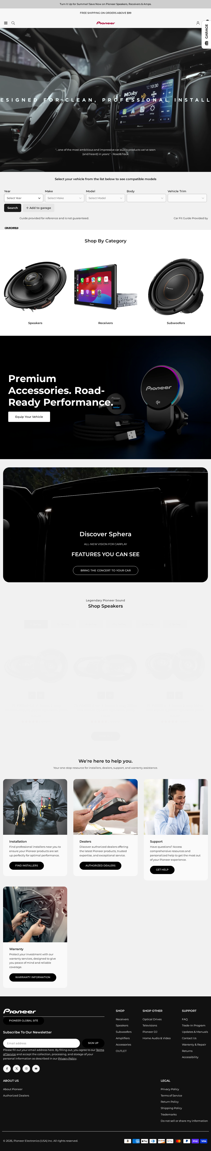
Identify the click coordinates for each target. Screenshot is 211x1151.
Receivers (122, 1019)
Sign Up (93, 1043)
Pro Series (119, 624)
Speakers (122, 1025)
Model (90, 191)
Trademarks (169, 1114)
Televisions (150, 1025)
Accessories (123, 1044)
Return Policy (170, 1101)
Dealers (85, 841)
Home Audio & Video (157, 1038)
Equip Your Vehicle (29, 417)
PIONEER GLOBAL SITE (23, 1020)
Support (156, 841)
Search (12, 208)
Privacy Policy (170, 1089)
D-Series (148, 624)
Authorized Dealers (100, 865)
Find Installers (26, 865)
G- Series (63, 624)
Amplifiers (123, 1038)
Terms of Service (171, 1095)
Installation (18, 841)
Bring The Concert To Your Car (106, 570)
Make (49, 191)
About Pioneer (12, 1089)
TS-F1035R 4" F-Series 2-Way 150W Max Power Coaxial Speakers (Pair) (175, 708)
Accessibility (190, 1057)
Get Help (162, 869)
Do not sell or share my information (184, 1120)
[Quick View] (40, 695)
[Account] (198, 23)
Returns (187, 1051)
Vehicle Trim (177, 191)
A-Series (91, 624)
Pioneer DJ (150, 1031)
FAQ (185, 1019)
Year (7, 191)
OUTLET (121, 1051)
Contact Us (189, 1038)
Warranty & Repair (194, 1044)
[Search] (13, 23)
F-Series (35, 624)
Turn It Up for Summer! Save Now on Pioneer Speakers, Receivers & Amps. (105, 4)
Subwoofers (123, 1031)
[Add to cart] (32, 695)
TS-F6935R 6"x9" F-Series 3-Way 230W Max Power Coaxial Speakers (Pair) (105, 708)
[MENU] (5, 23)
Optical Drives (152, 1019)
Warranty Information (32, 977)
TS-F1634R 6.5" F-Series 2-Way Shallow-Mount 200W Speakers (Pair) (36, 708)
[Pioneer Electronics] (105, 22)
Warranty (16, 949)
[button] (204, 291)
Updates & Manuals (195, 1031)
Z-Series (175, 624)
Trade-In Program (193, 1025)
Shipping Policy (171, 1108)
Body (131, 191)
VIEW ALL (106, 736)
